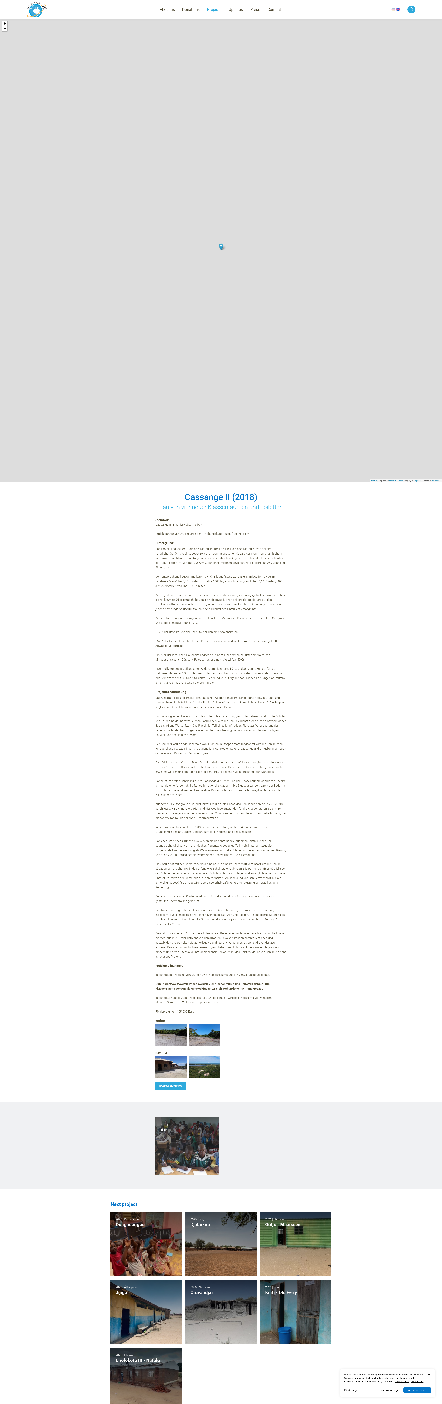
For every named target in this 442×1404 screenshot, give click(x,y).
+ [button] (5, 23)
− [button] (5, 29)
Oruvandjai (201, 1292)
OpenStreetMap (396, 481)
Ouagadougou (130, 1224)
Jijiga (121, 1292)
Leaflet (374, 481)
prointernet (436, 481)
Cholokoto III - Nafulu (138, 1360)
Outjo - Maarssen (282, 1224)
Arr (164, 1129)
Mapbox (417, 481)
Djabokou (200, 1224)
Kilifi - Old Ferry (281, 1292)
